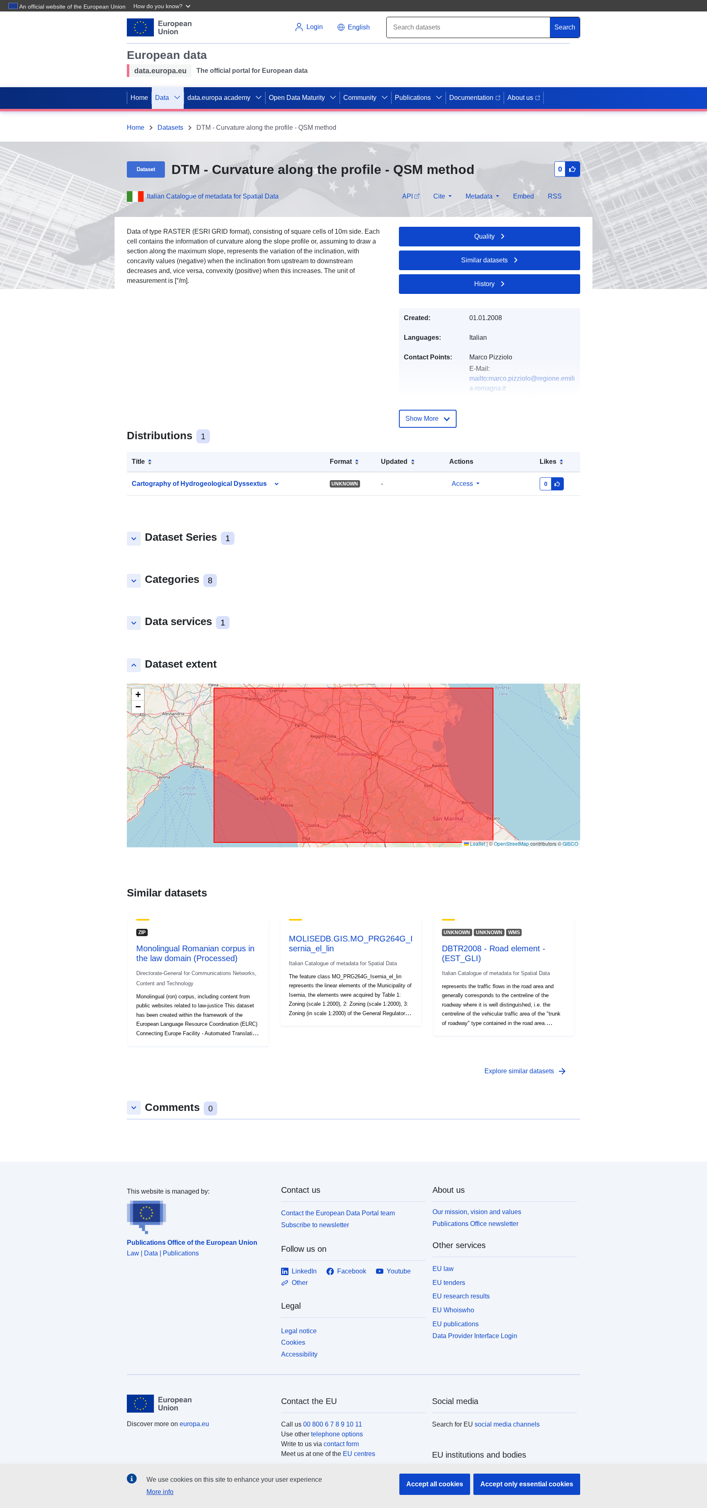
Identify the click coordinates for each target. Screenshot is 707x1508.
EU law (443, 1268)
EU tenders (448, 1282)
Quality (484, 236)
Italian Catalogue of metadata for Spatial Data (213, 196)
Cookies (293, 1342)
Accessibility (299, 1354)
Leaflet (477, 843)
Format (341, 461)
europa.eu (194, 1423)
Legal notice (299, 1330)
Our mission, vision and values (476, 1211)
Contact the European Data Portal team (338, 1213)
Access (462, 483)
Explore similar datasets (525, 1071)
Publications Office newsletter (475, 1223)
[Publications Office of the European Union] (199, 1215)
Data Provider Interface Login (474, 1335)
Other (300, 1282)
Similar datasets (484, 260)
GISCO (570, 843)
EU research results (461, 1296)
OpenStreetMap (511, 843)
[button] (163, 5)
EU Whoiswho (453, 1310)
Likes (548, 461)
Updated (394, 461)
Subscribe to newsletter (315, 1224)
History (484, 283)
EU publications (455, 1324)
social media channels (507, 1424)
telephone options (337, 1434)
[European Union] (199, 1404)
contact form (341, 1443)
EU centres (359, 1453)
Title (138, 461)
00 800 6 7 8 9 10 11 (332, 1424)
